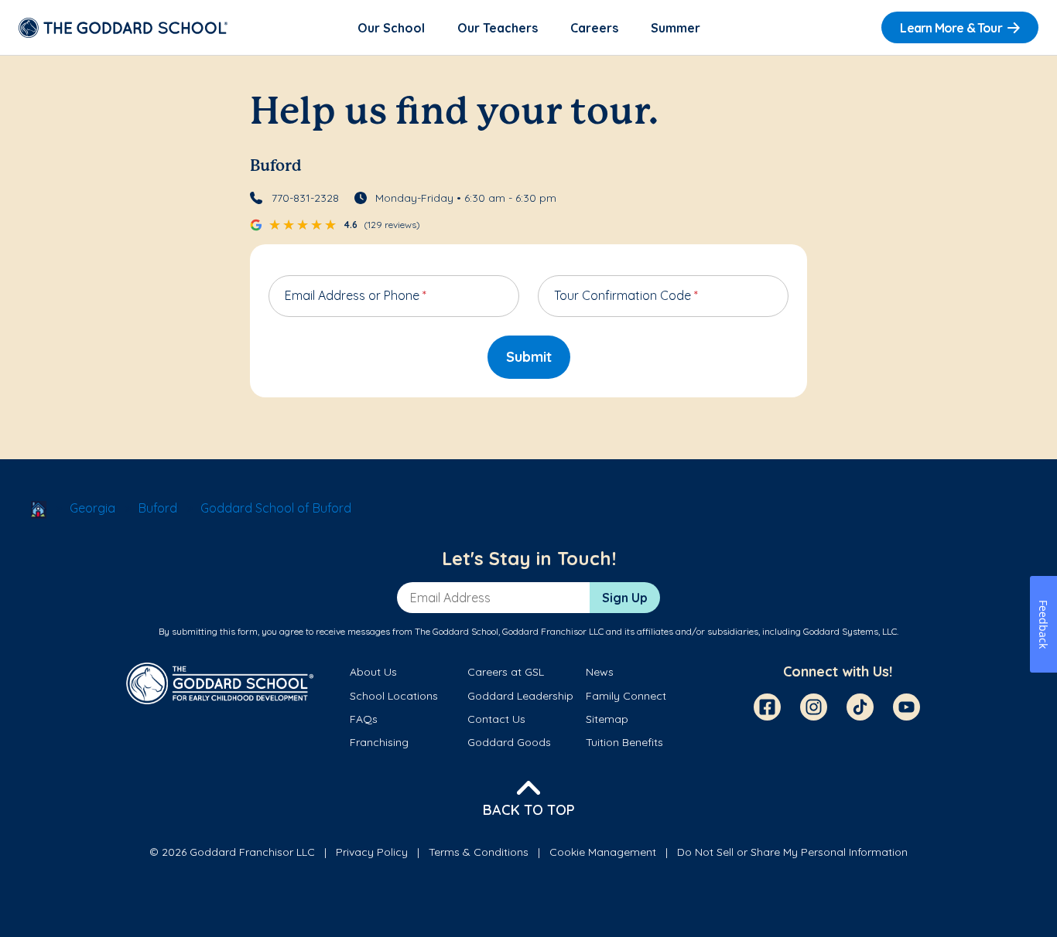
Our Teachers (497, 28)
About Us (373, 672)
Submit (529, 357)
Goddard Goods (509, 742)
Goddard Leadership (520, 696)
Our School (391, 28)
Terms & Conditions (478, 852)
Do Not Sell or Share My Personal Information (792, 852)
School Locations (394, 696)
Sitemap (607, 719)
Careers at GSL (505, 672)
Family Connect (626, 696)
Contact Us (496, 719)
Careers (594, 28)
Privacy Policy (372, 852)
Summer (675, 28)
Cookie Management (602, 852)
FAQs (364, 719)
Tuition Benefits (624, 742)
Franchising (379, 742)
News (600, 672)
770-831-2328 (305, 198)
